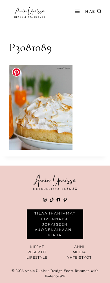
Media (79, 252)
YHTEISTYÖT (79, 257)
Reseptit (37, 252)
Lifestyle (37, 257)
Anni (79, 247)
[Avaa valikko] (76, 11)
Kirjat (37, 247)
